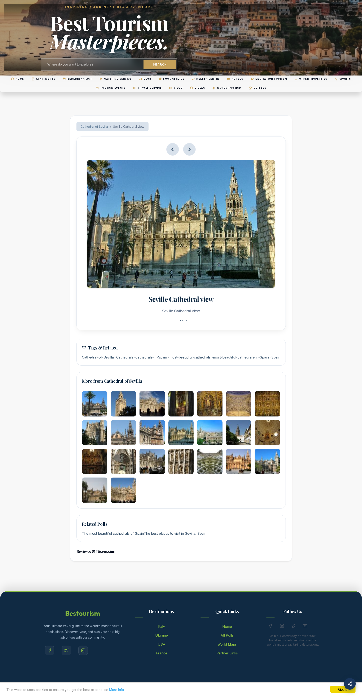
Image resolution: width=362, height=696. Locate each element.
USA (161, 644)
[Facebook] (49, 650)
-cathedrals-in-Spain (150, 357)
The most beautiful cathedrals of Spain (113, 533)
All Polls (227, 635)
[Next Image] (189, 149)
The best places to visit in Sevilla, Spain (175, 533)
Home (227, 626)
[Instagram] (83, 650)
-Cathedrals (124, 357)
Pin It (182, 321)
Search (160, 64)
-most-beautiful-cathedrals (189, 357)
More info (116, 689)
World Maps (227, 644)
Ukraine (161, 635)
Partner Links (227, 653)
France (161, 653)
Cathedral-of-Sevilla (98, 357)
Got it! (343, 689)
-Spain (275, 357)
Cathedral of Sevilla (94, 126)
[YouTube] (305, 627)
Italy (161, 626)
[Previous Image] (172, 149)
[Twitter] (66, 650)
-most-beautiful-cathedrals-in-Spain (240, 357)
